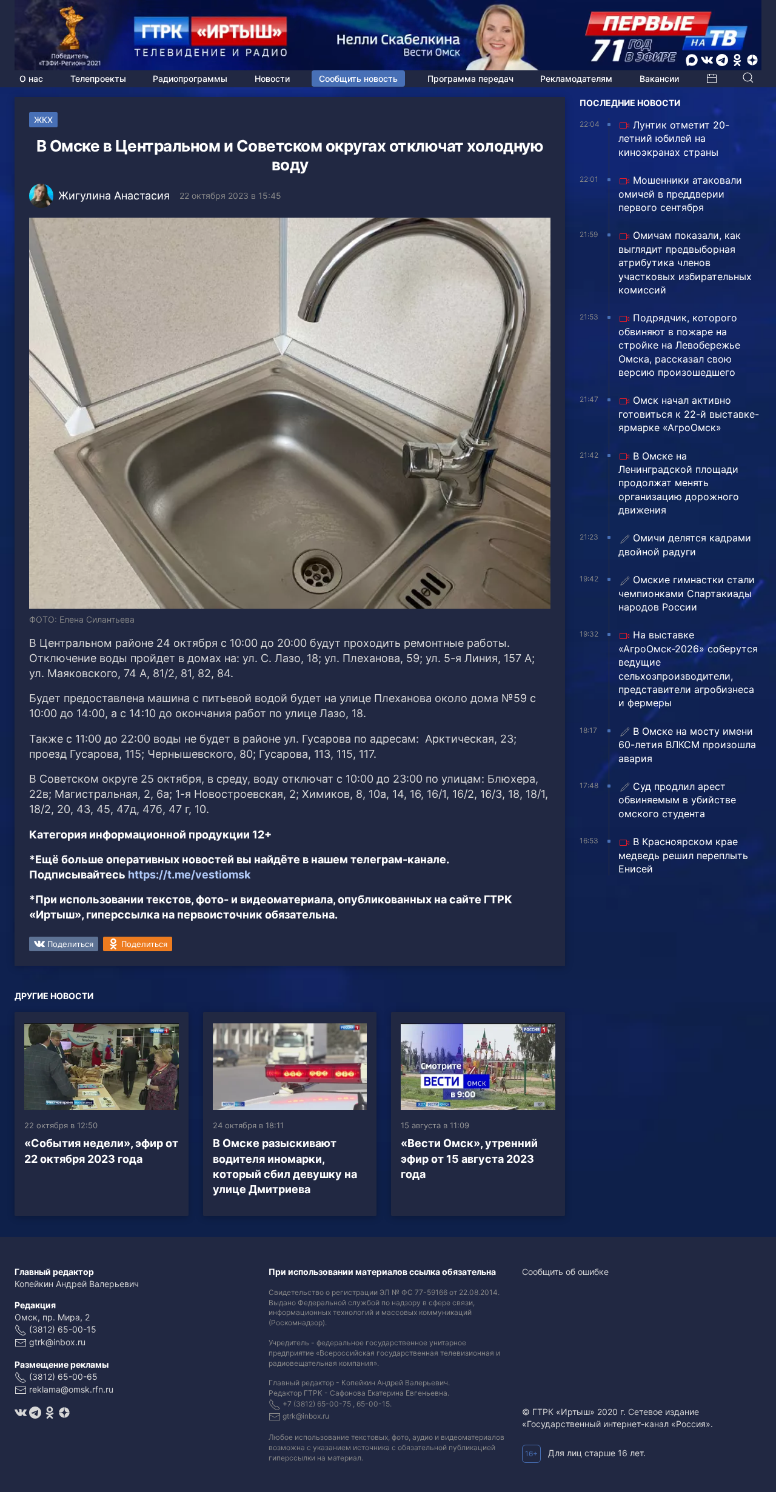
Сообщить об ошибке (565, 1271)
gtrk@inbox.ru (57, 1342)
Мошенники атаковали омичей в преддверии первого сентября (680, 193)
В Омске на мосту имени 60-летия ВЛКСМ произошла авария (687, 744)
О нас (31, 78)
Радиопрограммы (190, 78)
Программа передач (470, 78)
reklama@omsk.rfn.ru (71, 1389)
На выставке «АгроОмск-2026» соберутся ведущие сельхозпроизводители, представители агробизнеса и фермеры (688, 669)
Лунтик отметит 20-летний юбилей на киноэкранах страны (673, 138)
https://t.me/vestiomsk (189, 874)
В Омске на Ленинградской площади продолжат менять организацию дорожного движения (678, 483)
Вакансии (659, 78)
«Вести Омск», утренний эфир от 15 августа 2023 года (469, 1158)
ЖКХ (43, 120)
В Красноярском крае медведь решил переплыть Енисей (683, 855)
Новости (272, 78)
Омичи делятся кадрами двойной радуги (684, 544)
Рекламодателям (576, 78)
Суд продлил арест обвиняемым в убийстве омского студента (677, 800)
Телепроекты (98, 78)
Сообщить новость (358, 78)
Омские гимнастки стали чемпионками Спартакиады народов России (686, 593)
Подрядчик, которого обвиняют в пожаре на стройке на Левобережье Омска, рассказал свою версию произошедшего (679, 345)
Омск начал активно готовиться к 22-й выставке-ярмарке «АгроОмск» (688, 413)
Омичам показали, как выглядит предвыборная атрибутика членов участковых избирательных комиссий (685, 262)
